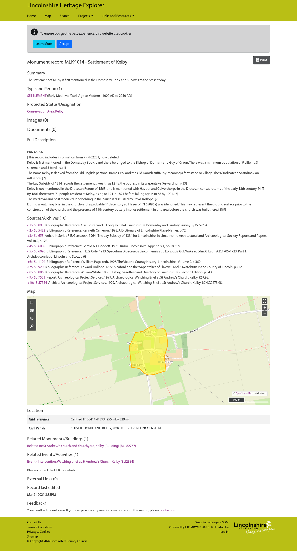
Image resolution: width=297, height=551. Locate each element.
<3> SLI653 (35, 236)
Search (65, 16)
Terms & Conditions (39, 527)
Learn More (43, 44)
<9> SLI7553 (36, 277)
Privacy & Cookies (38, 532)
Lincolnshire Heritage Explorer (65, 6)
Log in (224, 532)
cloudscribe (221, 527)
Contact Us (34, 522)
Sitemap (32, 536)
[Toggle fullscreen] (264, 301)
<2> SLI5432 (36, 230)
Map (48, 16)
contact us (167, 510)
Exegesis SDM (219, 522)
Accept (64, 44)
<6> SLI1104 (36, 262)
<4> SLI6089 (36, 246)
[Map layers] (31, 303)
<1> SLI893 (35, 225)
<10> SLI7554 (37, 283)
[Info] (31, 319)
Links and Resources (117, 16)
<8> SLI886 (35, 272)
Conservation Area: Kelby (45, 111)
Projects (84, 16)
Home (31, 16)
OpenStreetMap (244, 393)
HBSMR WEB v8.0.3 (197, 527)
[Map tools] (31, 327)
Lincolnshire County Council (68, 541)
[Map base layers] (31, 311)
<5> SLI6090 (36, 251)
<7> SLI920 (35, 267)
